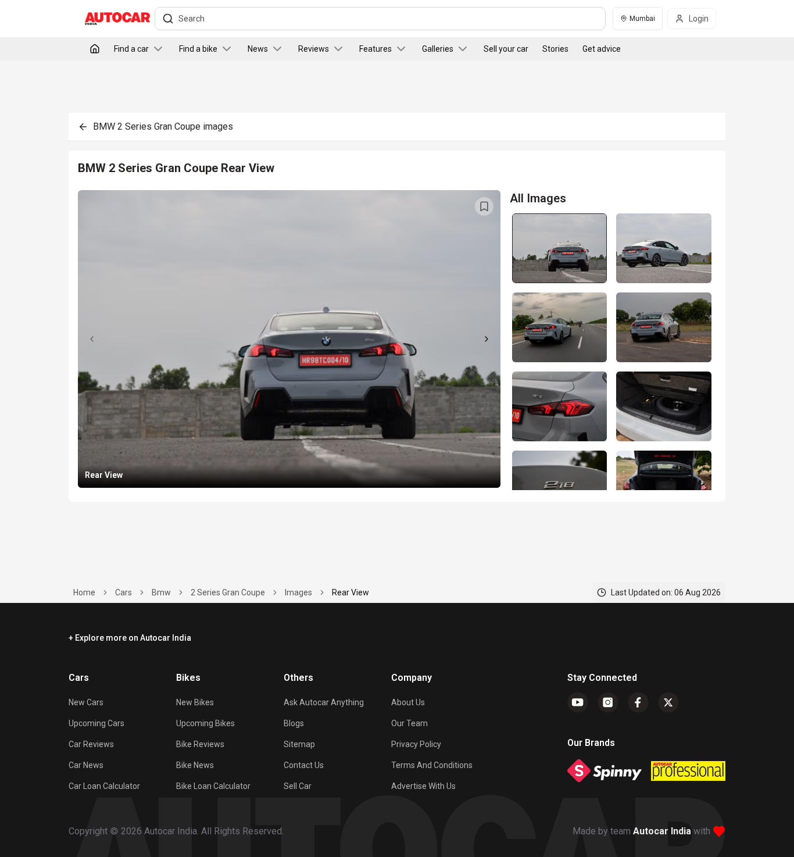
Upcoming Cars (96, 723)
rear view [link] (350, 592)
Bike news (195, 765)
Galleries (437, 48)
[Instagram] (608, 702)
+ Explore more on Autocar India (130, 637)
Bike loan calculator (213, 786)
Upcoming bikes (205, 723)
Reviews (313, 48)
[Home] (95, 49)
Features (375, 48)
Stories (555, 48)
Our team (409, 723)
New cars (86, 702)
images (298, 592)
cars (123, 592)
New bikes (195, 702)
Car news (86, 765)
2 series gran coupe (228, 592)
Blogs (294, 723)
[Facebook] (638, 702)
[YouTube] (577, 702)
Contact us (304, 765)
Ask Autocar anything (324, 702)
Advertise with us (423, 786)
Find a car (131, 48)
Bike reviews (200, 744)
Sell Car (298, 786)
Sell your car (506, 48)
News (258, 48)
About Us (408, 702)
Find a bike (198, 48)
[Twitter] (668, 702)
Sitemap (299, 744)
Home (84, 592)
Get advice (601, 48)
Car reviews (91, 744)
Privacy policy (416, 744)
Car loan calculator (104, 786)
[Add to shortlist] (484, 206)
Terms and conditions (432, 765)
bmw (161, 592)
